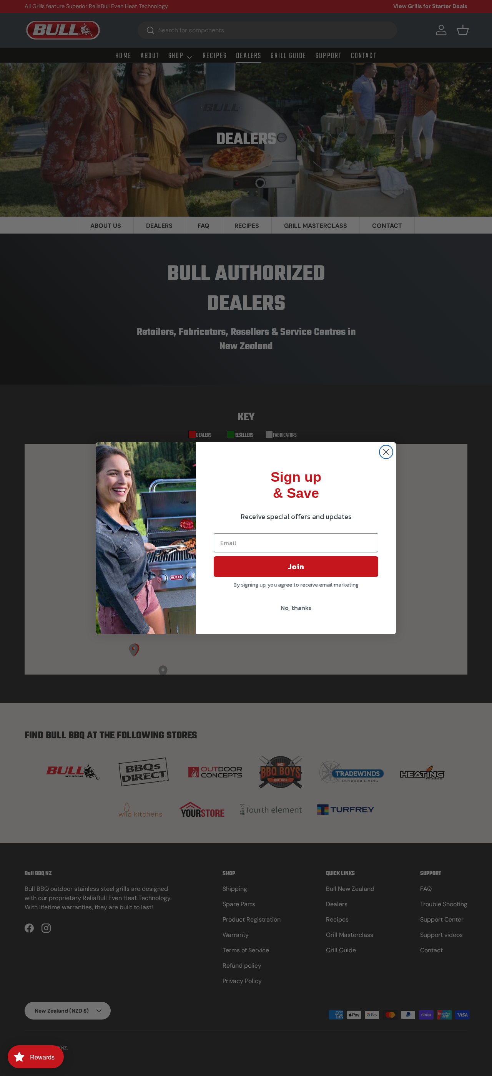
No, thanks (296, 607)
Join (296, 566)
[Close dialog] (386, 452)
